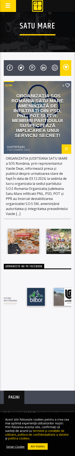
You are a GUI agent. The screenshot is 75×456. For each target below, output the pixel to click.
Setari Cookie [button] (15, 446)
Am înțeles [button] (38, 446)
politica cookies (18, 438)
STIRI (8, 85)
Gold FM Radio (16, 147)
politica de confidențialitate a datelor (43, 434)
